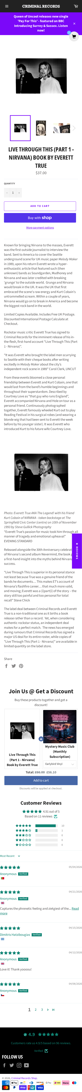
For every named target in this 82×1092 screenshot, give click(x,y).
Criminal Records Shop (24, 1078)
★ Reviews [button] (77, 551)
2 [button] (35, 1009)
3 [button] (42, 1009)
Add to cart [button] (41, 780)
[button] (24, 825)
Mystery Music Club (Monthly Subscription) (59, 751)
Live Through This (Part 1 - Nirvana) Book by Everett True (22, 759)
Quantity (9, 183)
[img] (10, 867)
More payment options (40, 228)
